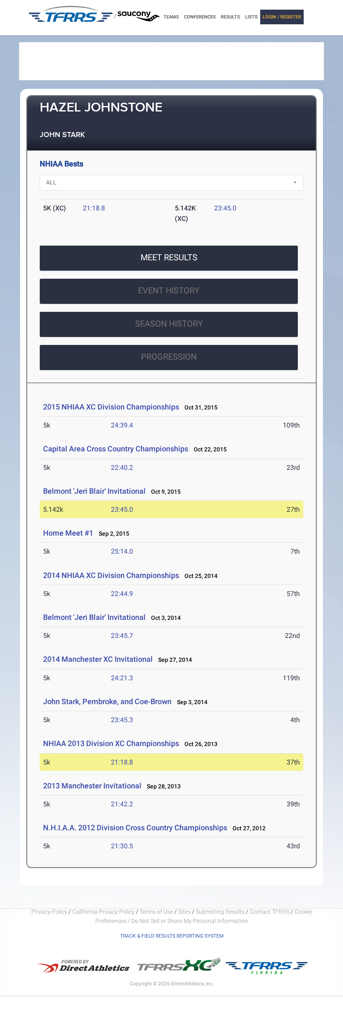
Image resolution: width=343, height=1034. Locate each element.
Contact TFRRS (270, 911)
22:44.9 (122, 594)
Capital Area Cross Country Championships (115, 448)
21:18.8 (94, 208)
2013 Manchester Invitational (92, 785)
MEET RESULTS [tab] (169, 257)
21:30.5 (122, 846)
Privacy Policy (49, 911)
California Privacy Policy (103, 911)
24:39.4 (122, 425)
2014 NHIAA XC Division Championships (111, 575)
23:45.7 (122, 636)
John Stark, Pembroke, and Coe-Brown (107, 701)
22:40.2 (122, 468)
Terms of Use (156, 911)
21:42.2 (122, 804)
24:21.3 (122, 678)
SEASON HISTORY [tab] (169, 324)
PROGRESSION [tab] (169, 357)
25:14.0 (122, 551)
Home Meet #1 (68, 533)
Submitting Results (220, 911)
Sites (184, 911)
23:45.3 (122, 720)
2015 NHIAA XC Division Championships (111, 406)
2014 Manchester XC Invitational (98, 659)
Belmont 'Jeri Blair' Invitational (94, 491)
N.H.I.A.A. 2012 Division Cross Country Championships (135, 827)
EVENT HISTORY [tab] (169, 290)
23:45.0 (225, 208)
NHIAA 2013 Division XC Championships (111, 743)
